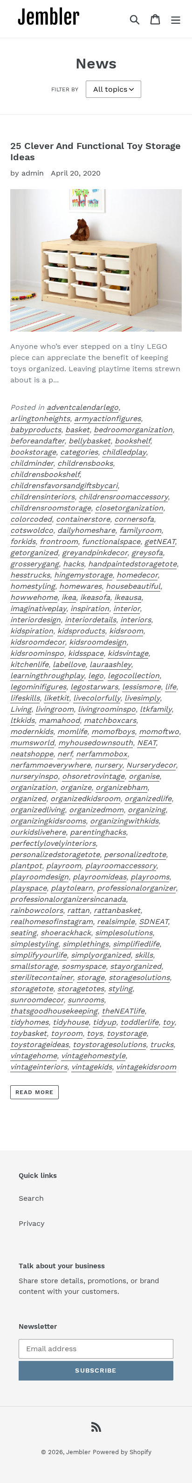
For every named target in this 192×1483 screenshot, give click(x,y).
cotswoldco (31, 530)
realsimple (116, 921)
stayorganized (135, 966)
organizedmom (96, 809)
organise (144, 776)
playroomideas (99, 876)
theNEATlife (123, 1011)
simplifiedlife (136, 943)
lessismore (141, 686)
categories (79, 452)
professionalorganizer (136, 888)
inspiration (89, 608)
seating (23, 932)
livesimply (142, 698)
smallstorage (33, 966)
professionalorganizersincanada (68, 899)
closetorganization (129, 507)
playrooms (149, 876)
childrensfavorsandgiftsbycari (63, 485)
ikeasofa (95, 597)
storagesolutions (139, 977)
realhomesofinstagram (51, 921)
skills (144, 955)
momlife (72, 731)
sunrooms (86, 999)
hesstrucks (30, 575)
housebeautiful (133, 586)
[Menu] (175, 18)
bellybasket (89, 440)
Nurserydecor (151, 765)
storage (90, 977)
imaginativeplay (38, 608)
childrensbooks (85, 463)
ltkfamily (155, 709)
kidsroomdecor (37, 642)
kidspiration (31, 630)
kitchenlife (29, 664)
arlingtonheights (40, 418)
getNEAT (159, 541)
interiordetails (90, 619)
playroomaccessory (120, 865)
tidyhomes (29, 1022)
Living (20, 709)
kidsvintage (128, 653)
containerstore (83, 519)
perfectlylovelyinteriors (53, 843)
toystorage (126, 1033)
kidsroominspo (37, 653)
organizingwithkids (124, 820)
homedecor (137, 575)
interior (126, 608)
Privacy (32, 1223)
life (170, 686)
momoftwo (159, 731)
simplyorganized (100, 955)
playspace (28, 888)
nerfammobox (101, 753)
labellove (69, 664)
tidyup (104, 1022)
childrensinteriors (42, 496)
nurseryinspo (34, 776)
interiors (135, 619)
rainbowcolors (36, 910)
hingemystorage (83, 575)
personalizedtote (135, 854)
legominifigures (38, 686)
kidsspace (85, 653)
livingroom (54, 709)
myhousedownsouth (95, 742)
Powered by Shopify (122, 1452)
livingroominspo (107, 709)
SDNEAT (153, 921)
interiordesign (35, 619)
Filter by (64, 89)
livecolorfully (96, 698)
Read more (34, 1092)
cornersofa (134, 519)
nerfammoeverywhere (50, 765)
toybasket (28, 1033)
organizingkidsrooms (48, 820)
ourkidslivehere (38, 832)
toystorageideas (39, 1044)
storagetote (31, 988)
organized (28, 798)
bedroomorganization (133, 429)
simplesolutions (123, 932)
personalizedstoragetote (55, 854)
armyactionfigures (107, 418)
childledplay (124, 452)
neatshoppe (31, 753)
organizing (146, 809)
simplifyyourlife (38, 955)
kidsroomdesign (97, 642)
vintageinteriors (38, 1066)
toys (95, 1033)
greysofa (147, 552)
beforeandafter (37, 440)
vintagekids (91, 1066)
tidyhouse (71, 1022)
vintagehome (33, 1055)
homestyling (32, 586)
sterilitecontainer (41, 977)
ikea (69, 597)
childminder (31, 463)
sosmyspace (84, 966)
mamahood (59, 720)
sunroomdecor (36, 999)
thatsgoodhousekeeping (53, 1011)
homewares (80, 586)
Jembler (78, 1452)
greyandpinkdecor (94, 552)
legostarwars (94, 686)
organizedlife (147, 798)
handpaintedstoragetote (132, 563)
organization (33, 787)
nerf (64, 753)
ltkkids (22, 720)
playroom (63, 865)
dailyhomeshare (86, 530)
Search (31, 1198)
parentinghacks (98, 832)
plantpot (26, 865)
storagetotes (80, 988)
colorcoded (31, 519)
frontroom (59, 541)
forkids (22, 541)
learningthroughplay (47, 675)
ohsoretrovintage (93, 776)
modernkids (31, 731)
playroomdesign (39, 876)
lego (95, 675)
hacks (73, 563)
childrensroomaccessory (123, 496)
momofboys (113, 731)
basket (77, 429)
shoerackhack (66, 932)
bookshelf (132, 440)
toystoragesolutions (109, 1044)
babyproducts (35, 429)
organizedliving (37, 809)
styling (120, 988)
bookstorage (33, 452)
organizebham (121, 787)
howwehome (33, 597)
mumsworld (32, 742)
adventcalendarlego (82, 407)
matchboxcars (110, 720)
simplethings (85, 943)
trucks (161, 1044)
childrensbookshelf (44, 474)
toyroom (66, 1033)
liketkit (56, 698)
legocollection (133, 675)
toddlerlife (139, 1022)
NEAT (146, 742)
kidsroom (126, 630)
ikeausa (127, 597)
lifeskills (25, 698)
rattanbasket (117, 910)
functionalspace (111, 541)
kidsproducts (81, 630)
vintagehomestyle (93, 1055)
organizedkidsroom (85, 798)
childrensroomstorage (50, 507)
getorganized (34, 552)
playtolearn (72, 888)
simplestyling (34, 943)
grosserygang (34, 563)
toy (168, 1022)
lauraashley (110, 664)
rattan (78, 910)
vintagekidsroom (146, 1066)
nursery (108, 765)
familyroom (140, 530)
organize (75, 787)
